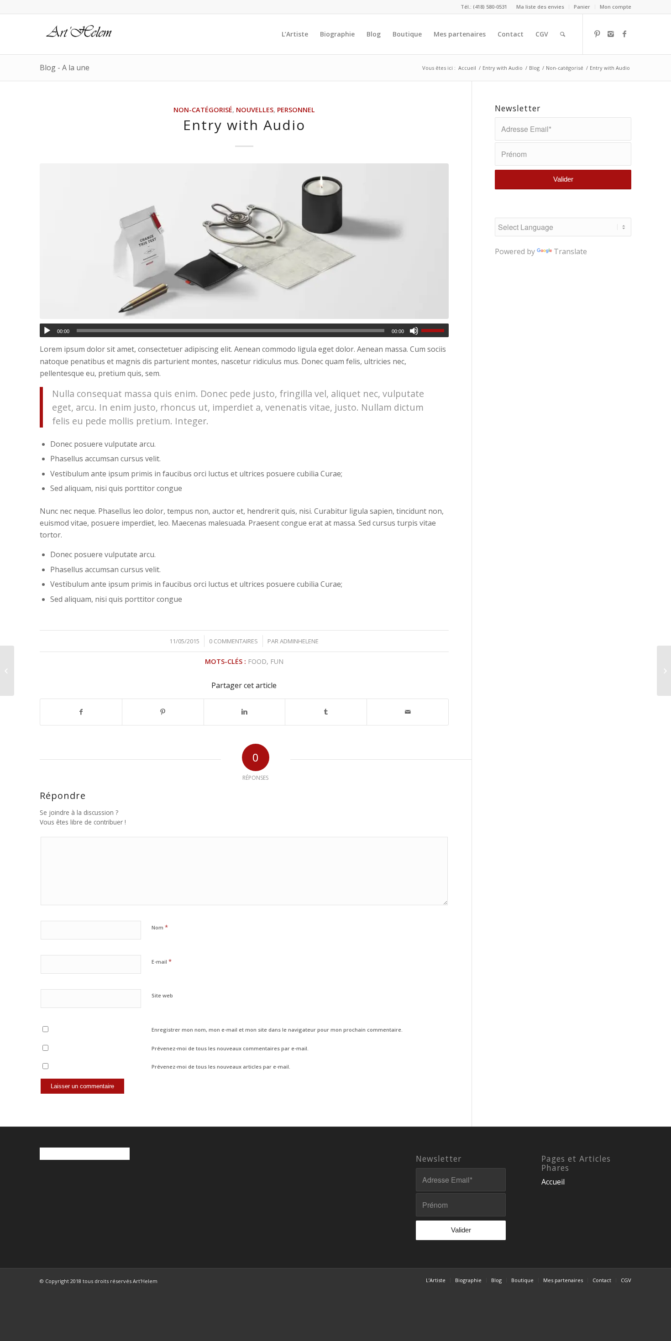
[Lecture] (47, 330)
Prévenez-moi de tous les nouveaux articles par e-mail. (221, 1066)
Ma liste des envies (540, 6)
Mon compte (615, 6)
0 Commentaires (233, 641)
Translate (570, 251)
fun (276, 661)
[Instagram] (611, 34)
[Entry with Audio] (244, 241)
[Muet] (414, 330)
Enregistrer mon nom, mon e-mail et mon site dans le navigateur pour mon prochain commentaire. (277, 1029)
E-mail (162, 961)
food (257, 661)
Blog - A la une (64, 68)
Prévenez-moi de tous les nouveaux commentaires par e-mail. (230, 1048)
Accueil (467, 67)
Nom (160, 927)
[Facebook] (624, 34)
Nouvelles (254, 109)
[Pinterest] (597, 34)
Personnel (296, 109)
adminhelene (299, 641)
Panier (582, 6)
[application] (244, 330)
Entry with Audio (502, 67)
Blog (534, 67)
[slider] (435, 330)
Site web (162, 995)
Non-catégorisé (564, 67)
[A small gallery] (7, 671)
